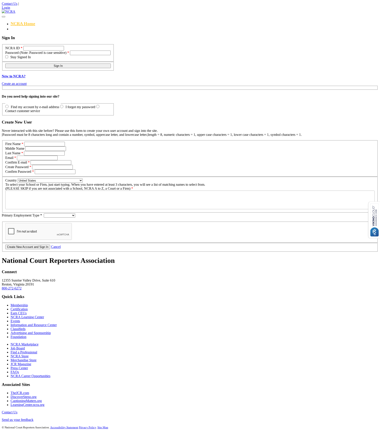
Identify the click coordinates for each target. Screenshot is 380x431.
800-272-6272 (12, 288)
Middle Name (14, 148)
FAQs (15, 372)
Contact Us (9, 3)
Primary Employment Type (22, 215)
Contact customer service (22, 111)
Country (11, 180)
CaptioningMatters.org (26, 401)
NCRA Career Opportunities (30, 376)
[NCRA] (8, 11)
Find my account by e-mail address (35, 107)
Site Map (102, 427)
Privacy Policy (87, 427)
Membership (19, 305)
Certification (19, 309)
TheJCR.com (20, 393)
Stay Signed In (20, 57)
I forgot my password (80, 107)
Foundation (18, 337)
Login (6, 7)
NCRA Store (20, 356)
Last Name (12, 153)
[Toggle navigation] (3, 16)
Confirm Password (18, 171)
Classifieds (18, 329)
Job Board (18, 348)
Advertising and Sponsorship (31, 333)
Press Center (19, 368)
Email (9, 158)
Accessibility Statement (64, 427)
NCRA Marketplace (24, 344)
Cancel (56, 247)
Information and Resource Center (34, 325)
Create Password (17, 167)
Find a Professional (24, 352)
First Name (13, 144)
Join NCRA (21, 28)
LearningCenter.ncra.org (27, 405)
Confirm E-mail (16, 162)
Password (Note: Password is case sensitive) (35, 53)
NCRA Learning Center (27, 317)
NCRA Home (23, 23)
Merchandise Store (24, 360)
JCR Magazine (21, 364)
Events (15, 321)
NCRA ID (12, 48)
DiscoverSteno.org (24, 397)
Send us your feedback (17, 420)
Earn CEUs (19, 313)
